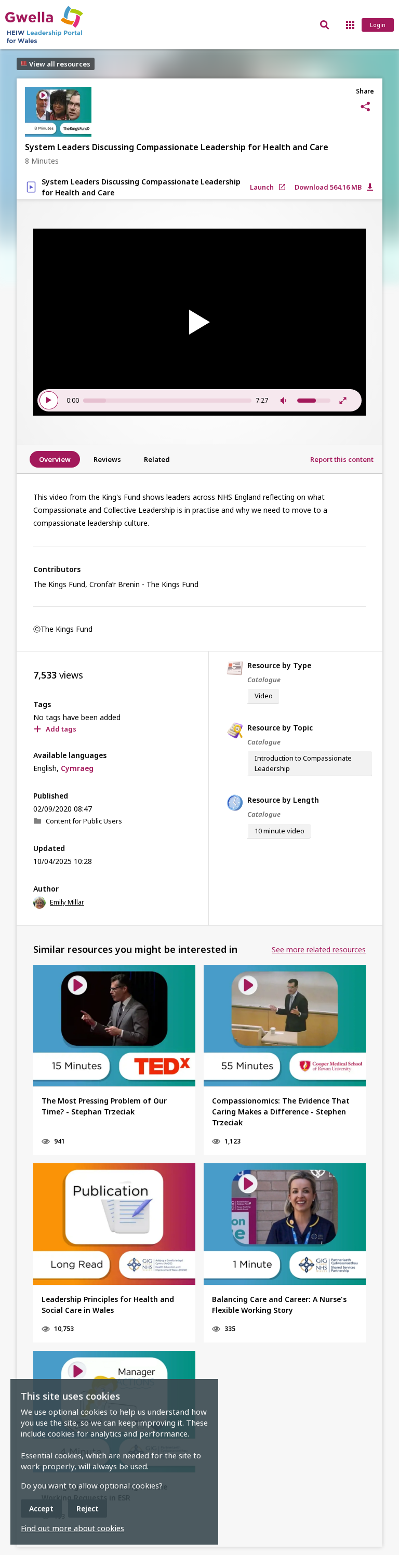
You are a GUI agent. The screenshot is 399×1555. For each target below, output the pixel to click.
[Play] (199, 322)
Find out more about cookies (72, 1528)
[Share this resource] (365, 106)
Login (377, 25)
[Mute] (284, 400)
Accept (41, 1508)
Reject (87, 1508)
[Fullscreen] (343, 400)
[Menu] (350, 24)
